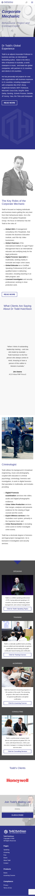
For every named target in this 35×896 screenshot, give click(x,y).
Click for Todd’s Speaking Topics (17, 609)
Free (5, 855)
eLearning (7, 852)
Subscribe (17, 815)
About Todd (7, 860)
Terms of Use (8, 888)
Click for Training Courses (17, 655)
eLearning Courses (9, 875)
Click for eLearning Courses (17, 703)
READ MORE (9, 103)
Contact (6, 863)
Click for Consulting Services (17, 751)
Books (5, 857)
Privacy (6, 885)
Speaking (6, 849)
